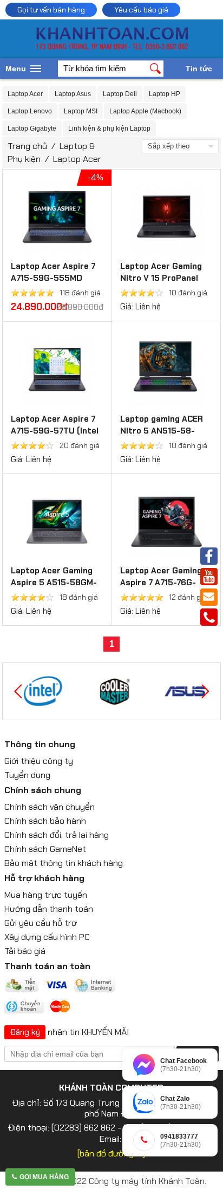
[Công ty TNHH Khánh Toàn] (112, 47)
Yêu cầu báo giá (141, 10)
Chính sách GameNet (45, 849)
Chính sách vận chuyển (49, 807)
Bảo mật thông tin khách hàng (63, 863)
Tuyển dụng (27, 775)
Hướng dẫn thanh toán (48, 909)
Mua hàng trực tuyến (45, 895)
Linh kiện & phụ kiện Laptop (109, 128)
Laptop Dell (120, 94)
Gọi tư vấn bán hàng (51, 10)
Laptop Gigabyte (32, 128)
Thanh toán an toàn (47, 966)
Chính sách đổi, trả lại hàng (56, 835)
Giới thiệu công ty (38, 761)
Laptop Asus (73, 94)
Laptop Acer (25, 94)
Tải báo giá (24, 951)
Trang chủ (27, 146)
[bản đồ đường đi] (111, 1153)
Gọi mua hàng (44, 1177)
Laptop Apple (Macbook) (145, 111)
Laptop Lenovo (30, 111)
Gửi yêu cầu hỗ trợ (40, 923)
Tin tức (199, 68)
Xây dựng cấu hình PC (47, 937)
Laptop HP (164, 94)
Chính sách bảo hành (45, 821)
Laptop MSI (80, 111)
